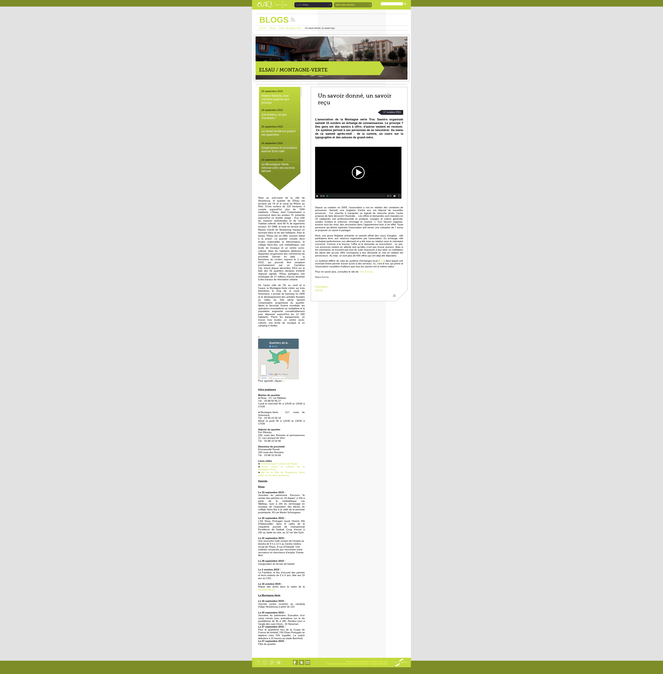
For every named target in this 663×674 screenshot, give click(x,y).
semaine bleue (266, 589)
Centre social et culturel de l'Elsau (279, 463)
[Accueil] (272, 5)
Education (321, 286)
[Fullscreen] (399, 196)
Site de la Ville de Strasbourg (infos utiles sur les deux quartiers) (281, 474)
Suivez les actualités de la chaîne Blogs (293, 19)
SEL (381, 261)
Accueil (262, 28)
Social (319, 290)
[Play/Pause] (317, 196)
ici (283, 381)
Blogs (272, 28)
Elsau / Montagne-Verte (290, 28)
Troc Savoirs (366, 271)
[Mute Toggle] (394, 196)
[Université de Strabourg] (399, 663)
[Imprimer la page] (394, 295)
